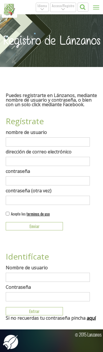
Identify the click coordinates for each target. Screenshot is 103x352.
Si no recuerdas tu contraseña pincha (51, 318)
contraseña (18, 171)
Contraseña (18, 287)
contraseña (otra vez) (29, 190)
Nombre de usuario (27, 267)
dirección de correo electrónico (39, 151)
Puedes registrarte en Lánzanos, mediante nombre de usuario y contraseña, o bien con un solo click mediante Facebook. (51, 100)
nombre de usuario (26, 132)
